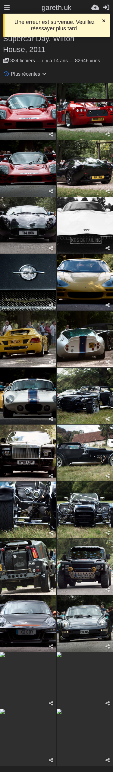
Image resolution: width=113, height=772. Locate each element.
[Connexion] (106, 7)
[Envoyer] (95, 7)
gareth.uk (56, 7)
